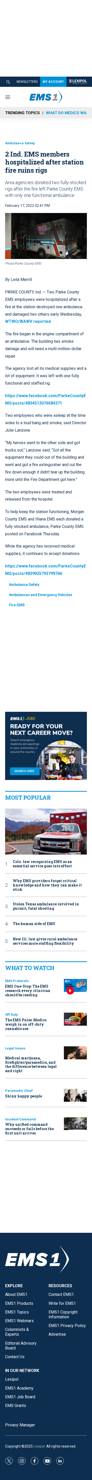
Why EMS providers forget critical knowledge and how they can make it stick (47, 885)
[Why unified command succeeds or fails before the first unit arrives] (75, 1123)
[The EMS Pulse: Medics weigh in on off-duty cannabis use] (75, 1019)
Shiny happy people (23, 1096)
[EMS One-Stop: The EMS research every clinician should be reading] (75, 985)
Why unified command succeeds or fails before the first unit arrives (29, 1128)
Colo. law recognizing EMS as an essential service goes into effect (42, 864)
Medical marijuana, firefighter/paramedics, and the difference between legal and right (31, 1064)
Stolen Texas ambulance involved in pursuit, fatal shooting (46, 906)
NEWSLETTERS (27, 82)
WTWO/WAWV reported (28, 321)
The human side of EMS (34, 924)
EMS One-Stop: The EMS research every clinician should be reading (27, 990)
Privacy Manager (20, 1425)
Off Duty (11, 1014)
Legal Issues (15, 1048)
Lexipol (39, 1446)
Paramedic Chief (19, 1091)
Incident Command (20, 1119)
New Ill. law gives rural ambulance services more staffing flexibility (45, 941)
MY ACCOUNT (53, 82)
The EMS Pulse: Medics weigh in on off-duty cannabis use (26, 1024)
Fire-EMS (17, 605)
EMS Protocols (17, 981)
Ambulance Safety (20, 143)
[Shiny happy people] (75, 1095)
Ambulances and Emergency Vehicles (40, 595)
